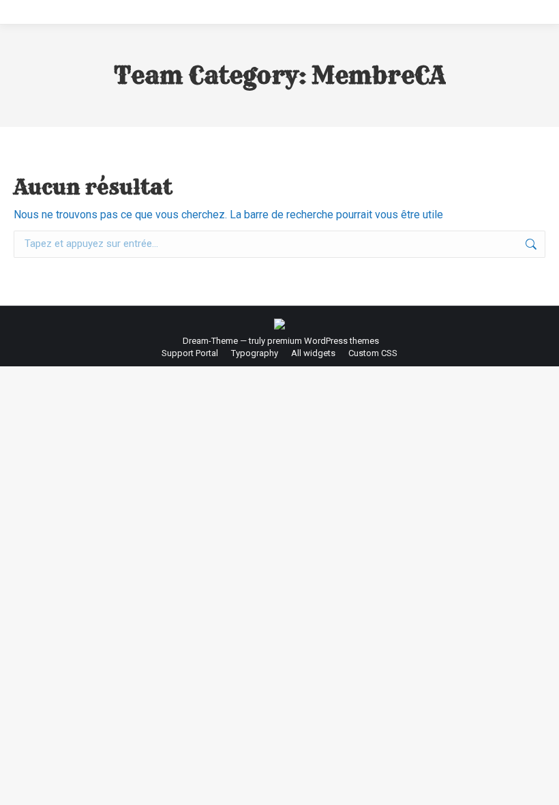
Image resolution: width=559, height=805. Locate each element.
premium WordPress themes (323, 341)
